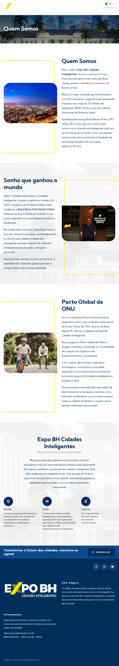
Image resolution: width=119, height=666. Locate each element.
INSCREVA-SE (103, 552)
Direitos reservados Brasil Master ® (21, 659)
